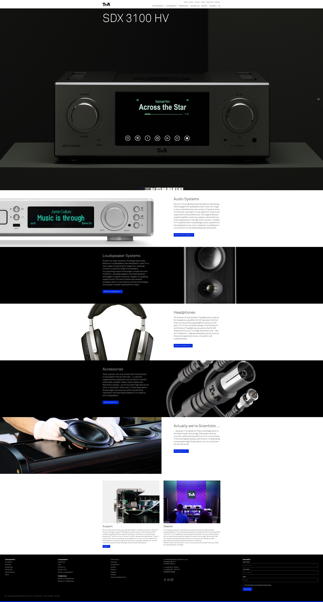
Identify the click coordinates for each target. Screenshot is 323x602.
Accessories (194, 6)
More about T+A (180, 451)
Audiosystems (10, 559)
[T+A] (106, 4)
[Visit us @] (165, 579)
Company (213, 6)
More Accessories (110, 402)
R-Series (8, 564)
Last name (246, 569)
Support (191, 2)
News (186, 2)
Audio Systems (158, 6)
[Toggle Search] (219, 6)
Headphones (183, 6)
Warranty (57, 596)
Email (244, 576)
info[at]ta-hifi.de (169, 571)
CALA (7, 574)
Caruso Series (10, 572)
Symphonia (9, 567)
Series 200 (8, 569)
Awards (203, 2)
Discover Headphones (182, 345)
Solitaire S (61, 562)
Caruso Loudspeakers (65, 572)
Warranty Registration (118, 577)
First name (246, 562)
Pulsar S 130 (62, 569)
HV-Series (8, 562)
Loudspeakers (171, 6)
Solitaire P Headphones (66, 578)
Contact (197, 2)
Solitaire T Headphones (66, 581)
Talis (59, 564)
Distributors (210, 2)
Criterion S (61, 567)
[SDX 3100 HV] (161, 99)
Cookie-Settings (48, 596)
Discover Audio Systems (183, 235)
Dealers (204, 6)
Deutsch (217, 2)
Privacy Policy (38, 596)
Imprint (30, 596)
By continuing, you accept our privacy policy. (258, 585)
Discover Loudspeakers (112, 291)
